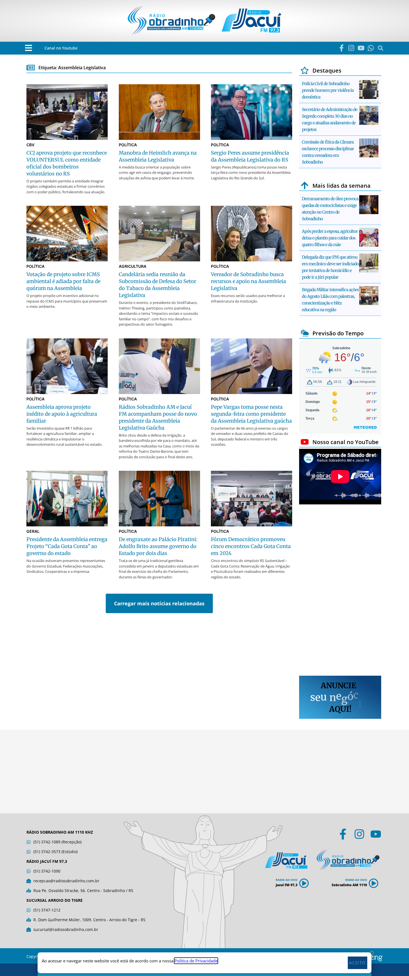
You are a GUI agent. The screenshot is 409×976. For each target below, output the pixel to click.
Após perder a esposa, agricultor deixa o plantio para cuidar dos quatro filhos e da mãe (330, 238)
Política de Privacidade (196, 960)
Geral (33, 531)
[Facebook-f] (341, 47)
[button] (28, 48)
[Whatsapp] (370, 47)
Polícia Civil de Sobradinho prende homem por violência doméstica (328, 90)
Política (128, 144)
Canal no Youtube (61, 48)
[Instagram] (351, 47)
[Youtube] (361, 47)
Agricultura (132, 266)
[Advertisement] (340, 590)
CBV (30, 144)
